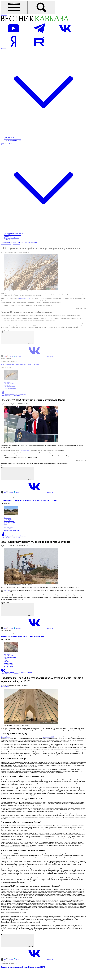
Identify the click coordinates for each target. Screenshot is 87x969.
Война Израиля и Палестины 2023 (14, 233)
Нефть (6, 658)
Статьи (9, 143)
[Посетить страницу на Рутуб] (39, 47)
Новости (11, 356)
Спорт (18, 242)
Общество (7, 385)
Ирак (5, 660)
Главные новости (9, 137)
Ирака (7, 590)
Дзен (4, 356)
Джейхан (6, 661)
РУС (2, 15)
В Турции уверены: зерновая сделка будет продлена (20, 364)
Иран (5, 524)
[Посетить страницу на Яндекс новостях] (14, 47)
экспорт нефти (8, 663)
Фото (21, 242)
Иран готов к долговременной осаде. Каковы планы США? (23, 967)
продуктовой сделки (25, 298)
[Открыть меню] (14, 7)
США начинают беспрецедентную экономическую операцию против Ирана (29, 500)
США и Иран (8, 528)
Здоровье (30, 242)
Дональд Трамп (25, 450)
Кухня (35, 242)
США (5, 525)
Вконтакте (50, 356)
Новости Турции (9, 383)
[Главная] (35, 21)
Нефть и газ (7, 236)
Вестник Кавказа (6, 244)
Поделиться (30, 343)
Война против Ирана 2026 (11, 530)
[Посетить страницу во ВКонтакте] (65, 34)
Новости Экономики (10, 388)
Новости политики (9, 386)
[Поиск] (41, 7)
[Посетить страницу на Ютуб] (14, 34)
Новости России (9, 521)
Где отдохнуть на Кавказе (11, 238)
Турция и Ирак (8, 666)
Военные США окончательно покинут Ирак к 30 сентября (22, 636)
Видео (25, 242)
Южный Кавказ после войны (12, 235)
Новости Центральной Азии (12, 140)
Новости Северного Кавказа (12, 139)
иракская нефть (8, 664)
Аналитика (4, 143)
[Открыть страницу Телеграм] (39, 34)
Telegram (18, 356)
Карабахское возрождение (8, 242)
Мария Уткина (5, 686)
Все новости (16, 244)
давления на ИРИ (49, 737)
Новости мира (8, 519)
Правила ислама (9, 239)
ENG (5, 15)
